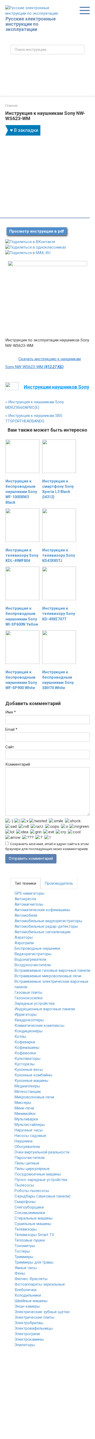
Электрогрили (27, 1333)
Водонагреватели (30, 959)
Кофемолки (25, 1053)
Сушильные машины (33, 1223)
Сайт (9, 747)
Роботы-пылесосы (32, 1190)
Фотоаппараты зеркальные (40, 1284)
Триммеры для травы (34, 1262)
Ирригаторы (26, 1014)
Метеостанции (28, 1091)
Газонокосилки (28, 998)
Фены (20, 1273)
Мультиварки (26, 1119)
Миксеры (23, 1102)
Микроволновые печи (34, 1097)
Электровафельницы (34, 1328)
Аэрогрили (24, 943)
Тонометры (25, 1245)
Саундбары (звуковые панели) (42, 1196)
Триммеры (24, 1256)
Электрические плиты (34, 1317)
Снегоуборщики (29, 1207)
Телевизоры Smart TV (34, 1234)
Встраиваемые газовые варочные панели (52, 970)
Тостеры (22, 1251)
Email (11, 729)
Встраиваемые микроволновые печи (48, 976)
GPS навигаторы (29, 893)
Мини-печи (24, 1108)
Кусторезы (25, 1064)
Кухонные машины (31, 1080)
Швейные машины (31, 1300)
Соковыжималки (30, 1212)
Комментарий (17, 764)
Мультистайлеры (30, 1124)
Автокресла (25, 898)
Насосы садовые (30, 1135)
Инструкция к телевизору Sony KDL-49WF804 (22, 555)
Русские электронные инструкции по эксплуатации (31, 24)
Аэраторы (24, 937)
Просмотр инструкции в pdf (36, 231)
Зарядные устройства (35, 1003)
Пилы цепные (27, 1163)
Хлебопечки (25, 1289)
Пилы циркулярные (32, 1168)
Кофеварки (25, 1042)
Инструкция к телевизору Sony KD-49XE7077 (58, 613)
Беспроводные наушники (37, 948)
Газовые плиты (28, 992)
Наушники (23, 1141)
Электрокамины (29, 1339)
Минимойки (25, 1113)
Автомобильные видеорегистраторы (48, 921)
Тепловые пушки (30, 1240)
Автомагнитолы (29, 904)
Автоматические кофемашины (42, 910)
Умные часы (26, 1267)
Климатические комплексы (39, 1025)
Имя (10, 712)
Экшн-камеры (27, 1306)
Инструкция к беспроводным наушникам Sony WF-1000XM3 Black (21, 492)
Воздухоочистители (33, 965)
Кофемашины (27, 1047)
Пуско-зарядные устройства (41, 1179)
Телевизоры (26, 1229)
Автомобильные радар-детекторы (46, 926)
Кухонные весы (29, 1069)
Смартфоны (25, 1201)
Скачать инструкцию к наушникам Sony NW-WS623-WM (43, 363)
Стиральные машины (34, 1218)
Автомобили (26, 915)
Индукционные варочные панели (45, 1009)
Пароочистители (30, 1157)
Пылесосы (24, 1185)
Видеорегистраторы (33, 954)
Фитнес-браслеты (31, 1278)
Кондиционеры (28, 1031)
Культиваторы (27, 1058)
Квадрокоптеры (29, 1020)
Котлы (20, 1036)
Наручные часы (29, 1130)
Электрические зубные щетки (42, 1311)
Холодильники (28, 1295)
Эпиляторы (25, 1345)
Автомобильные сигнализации (42, 932)
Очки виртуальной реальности (42, 1152)
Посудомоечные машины (38, 1174)
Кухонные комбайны (33, 1075)
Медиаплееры (27, 1086)
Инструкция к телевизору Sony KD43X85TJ (58, 555)
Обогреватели (27, 1146)
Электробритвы (29, 1322)
